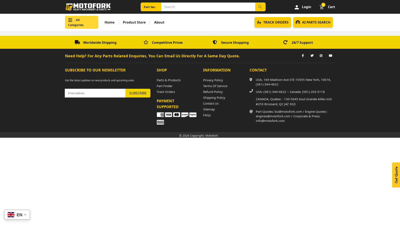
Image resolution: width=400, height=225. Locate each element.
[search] (260, 7)
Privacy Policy (213, 80)
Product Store (134, 22)
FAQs (207, 115)
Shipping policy (214, 97)
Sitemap (209, 109)
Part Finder (164, 86)
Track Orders (166, 92)
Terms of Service (215, 86)
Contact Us (211, 103)
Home (109, 22)
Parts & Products (169, 80)
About (159, 22)
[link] (302, 55)
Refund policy (213, 92)
